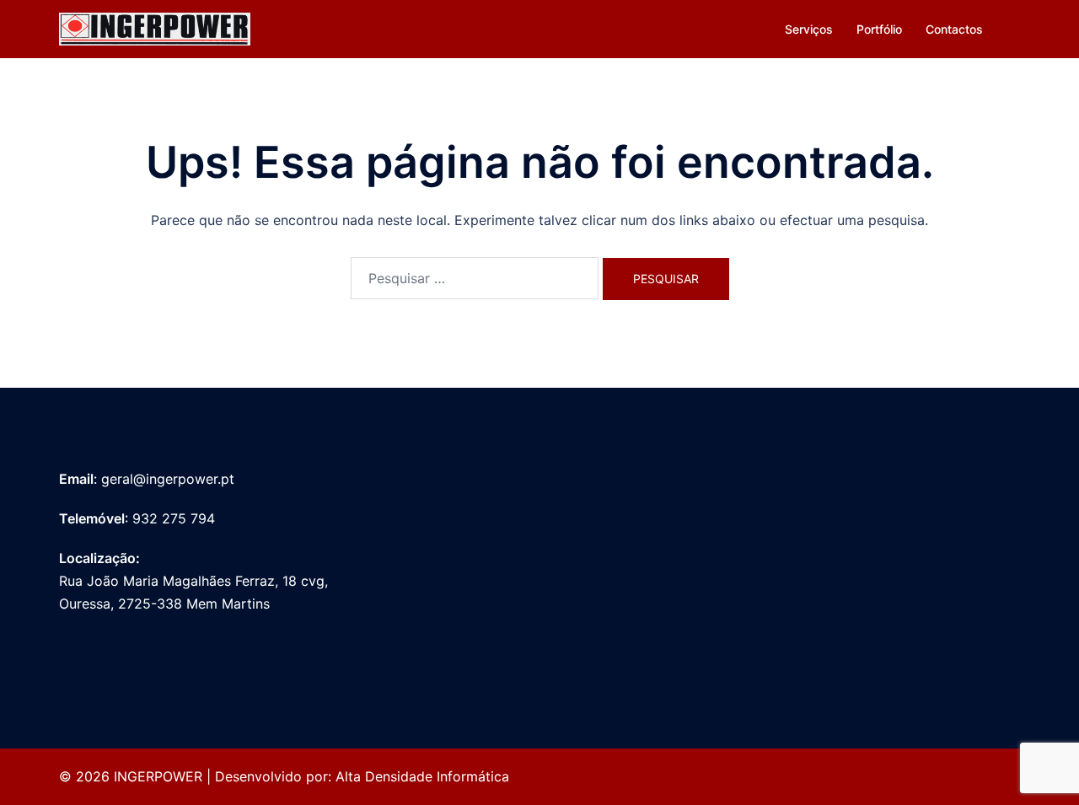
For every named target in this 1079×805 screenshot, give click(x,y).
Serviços (809, 29)
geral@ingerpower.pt (167, 478)
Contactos (954, 29)
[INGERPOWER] (154, 27)
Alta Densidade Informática (422, 776)
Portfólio (879, 29)
